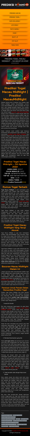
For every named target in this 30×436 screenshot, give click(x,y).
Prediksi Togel (14, 17)
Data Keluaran (14, 21)
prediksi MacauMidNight (7, 420)
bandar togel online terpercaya (8, 417)
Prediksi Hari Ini (15, 13)
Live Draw (14, 25)
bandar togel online (17, 415)
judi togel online (24, 418)
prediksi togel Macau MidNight (20, 420)
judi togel (18, 418)
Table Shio (15, 45)
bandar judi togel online (7, 415)
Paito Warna (14, 29)
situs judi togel (5, 426)
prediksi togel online (22, 424)
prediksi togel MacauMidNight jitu (9, 424)
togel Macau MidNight (14, 426)
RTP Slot (15, 41)
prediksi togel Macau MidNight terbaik (10, 422)
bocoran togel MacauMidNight (8, 418)
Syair (14, 33)
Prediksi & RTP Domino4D (20, 431)
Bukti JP (15, 37)
